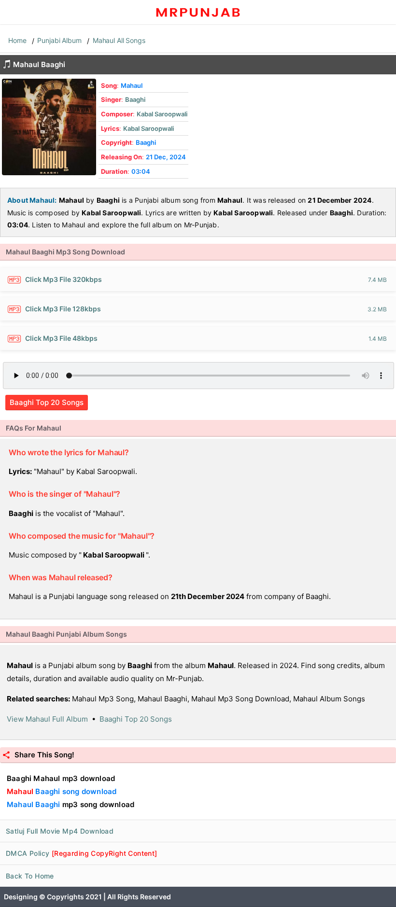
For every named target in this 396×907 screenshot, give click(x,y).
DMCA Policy (81, 853)
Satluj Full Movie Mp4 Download (59, 831)
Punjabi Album (59, 40)
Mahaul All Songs (119, 40)
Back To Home (30, 876)
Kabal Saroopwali (162, 114)
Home (17, 40)
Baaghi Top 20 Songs (47, 402)
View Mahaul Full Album (47, 719)
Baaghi (135, 99)
